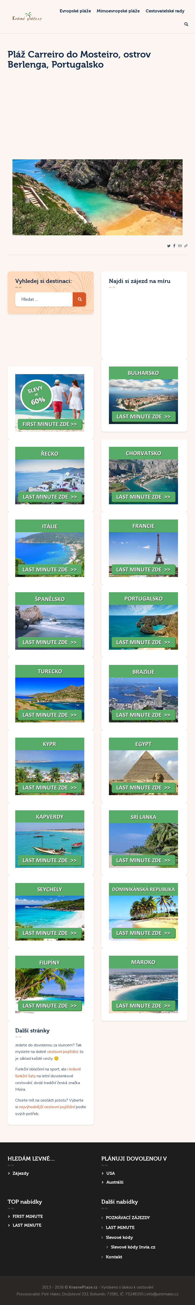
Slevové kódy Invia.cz (133, 1247)
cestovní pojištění (62, 1051)
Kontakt (114, 1257)
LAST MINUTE (27, 1225)
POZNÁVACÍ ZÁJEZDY (128, 1217)
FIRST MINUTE (28, 1216)
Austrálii (114, 1182)
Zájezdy (21, 1173)
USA (110, 1173)
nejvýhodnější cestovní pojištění (47, 1107)
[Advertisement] (97, 121)
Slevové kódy (119, 1237)
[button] (185, 246)
